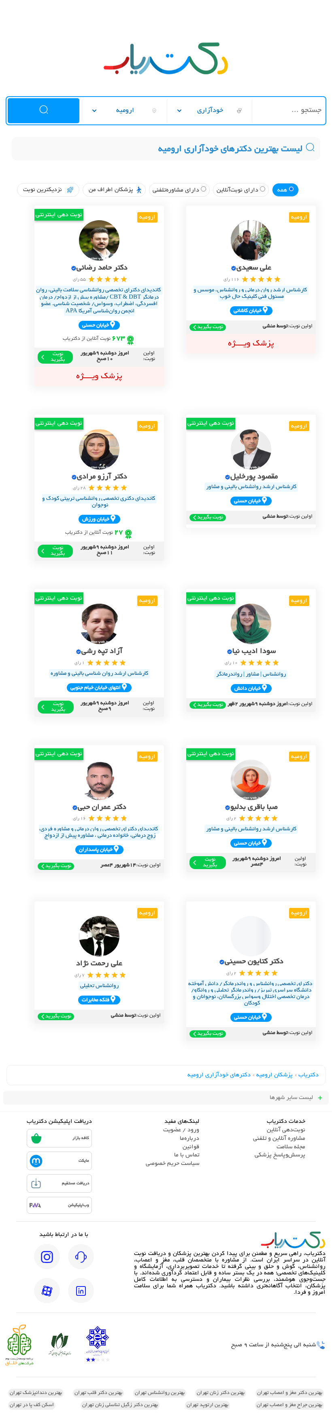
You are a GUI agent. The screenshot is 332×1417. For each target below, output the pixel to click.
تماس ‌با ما (186, 1155)
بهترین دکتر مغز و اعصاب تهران (289, 1393)
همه (283, 190)
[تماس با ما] (80, 1262)
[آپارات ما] (46, 1296)
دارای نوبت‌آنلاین (238, 190)
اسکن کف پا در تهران (32, 1405)
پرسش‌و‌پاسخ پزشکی (280, 1155)
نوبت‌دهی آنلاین (286, 1130)
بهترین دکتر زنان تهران (221, 1393)
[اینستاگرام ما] (46, 1262)
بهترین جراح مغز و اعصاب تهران (289, 1405)
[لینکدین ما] (80, 1296)
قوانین (191, 1147)
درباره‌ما (189, 1138)
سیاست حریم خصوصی (172, 1163)
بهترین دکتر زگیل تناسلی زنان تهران (120, 1405)
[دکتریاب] (166, 73)
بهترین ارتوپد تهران (207, 1405)
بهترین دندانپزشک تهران (36, 1393)
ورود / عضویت (181, 1130)
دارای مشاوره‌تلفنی (177, 190)
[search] (43, 110)
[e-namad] (97, 1345)
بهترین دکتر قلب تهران (98, 1393)
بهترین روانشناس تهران (160, 1393)
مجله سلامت (291, 1147)
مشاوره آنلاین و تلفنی (279, 1138)
